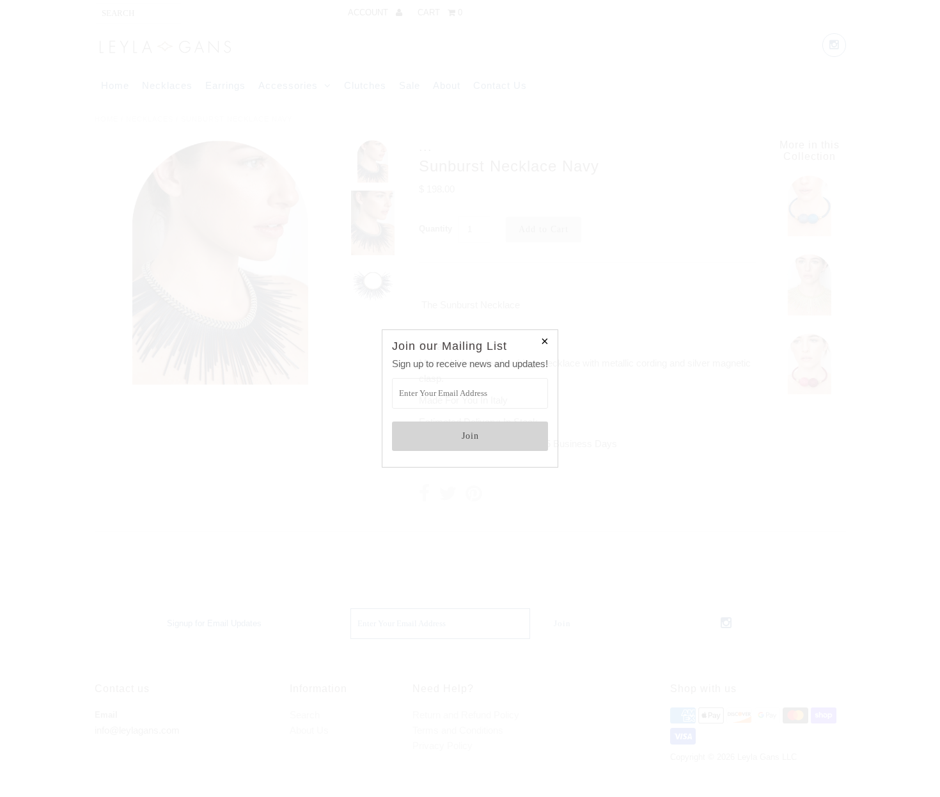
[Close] (544, 342)
